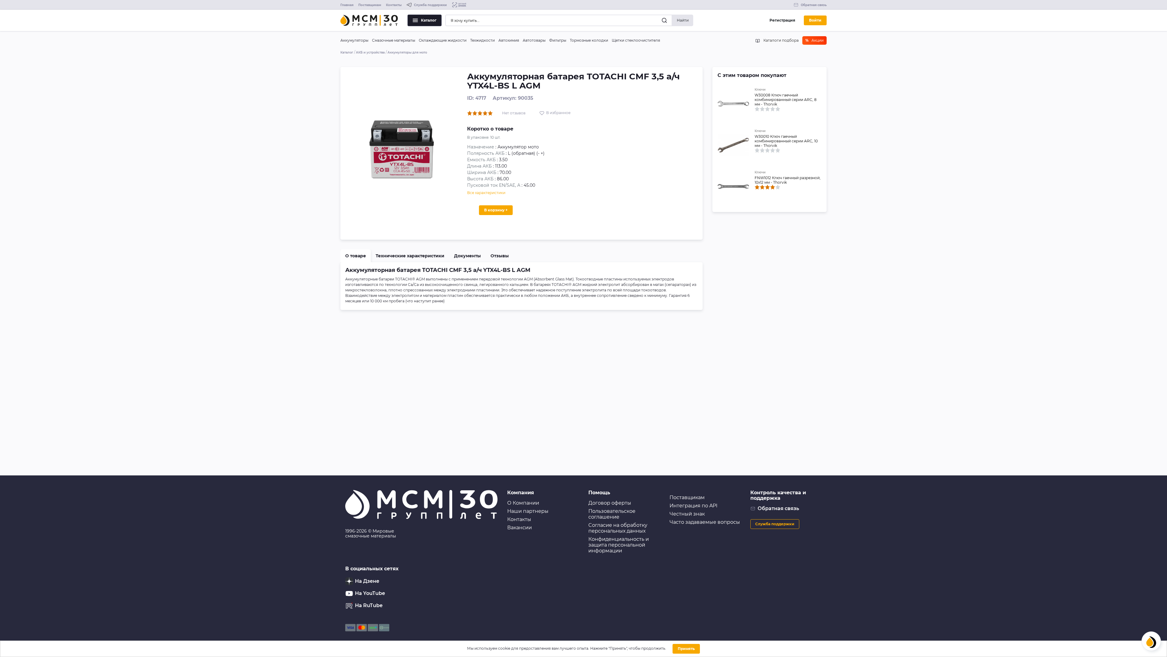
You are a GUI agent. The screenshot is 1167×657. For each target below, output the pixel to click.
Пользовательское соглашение (611, 514)
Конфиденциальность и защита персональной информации (618, 545)
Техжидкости (482, 40)
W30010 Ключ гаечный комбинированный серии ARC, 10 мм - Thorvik (786, 141)
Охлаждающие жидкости (442, 40)
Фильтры (557, 40)
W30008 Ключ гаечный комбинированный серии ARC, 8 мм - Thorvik (786, 99)
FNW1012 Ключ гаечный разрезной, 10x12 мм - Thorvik (788, 180)
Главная (346, 5)
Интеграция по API (694, 506)
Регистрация (782, 20)
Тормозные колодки (589, 40)
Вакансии (519, 527)
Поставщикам (369, 5)
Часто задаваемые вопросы (705, 522)
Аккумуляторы (354, 40)
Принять (686, 648)
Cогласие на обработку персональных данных (617, 528)
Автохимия (508, 40)
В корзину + (496, 210)
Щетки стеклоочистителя (636, 40)
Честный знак (687, 514)
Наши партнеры (528, 511)
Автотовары (534, 40)
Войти (815, 20)
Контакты (394, 5)
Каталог (428, 20)
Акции (814, 40)
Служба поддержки (774, 524)
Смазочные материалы (393, 40)
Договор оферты (609, 503)
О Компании (523, 503)
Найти (683, 20)
